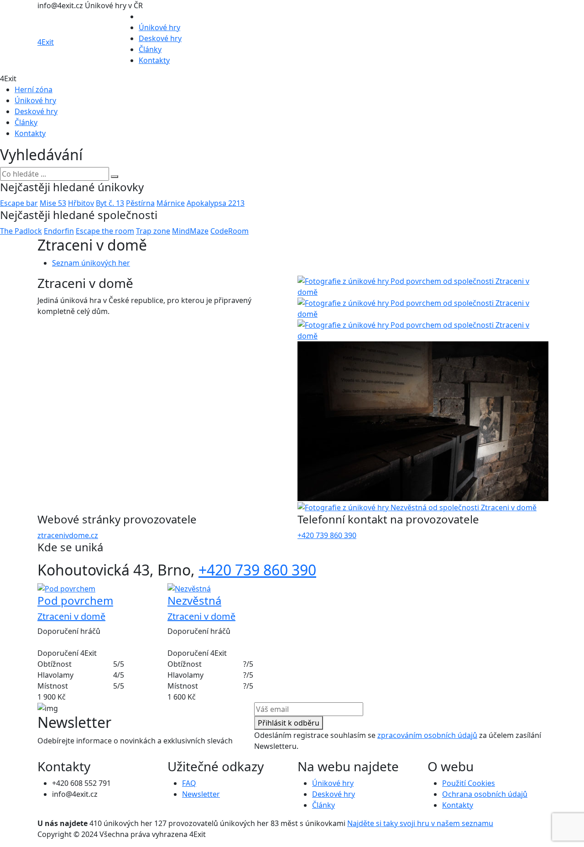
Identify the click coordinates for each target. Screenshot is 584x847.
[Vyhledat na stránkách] (114, 176)
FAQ (189, 783)
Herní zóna (33, 89)
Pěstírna (140, 203)
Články (150, 49)
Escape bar (19, 203)
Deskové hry (160, 38)
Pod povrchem (75, 600)
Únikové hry (159, 27)
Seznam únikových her (91, 263)
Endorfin (59, 231)
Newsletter (201, 794)
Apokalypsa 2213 (216, 203)
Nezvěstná (194, 600)
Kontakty (154, 60)
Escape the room (105, 231)
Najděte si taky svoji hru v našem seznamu (420, 823)
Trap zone (153, 231)
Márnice (170, 203)
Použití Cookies (468, 783)
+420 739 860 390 (326, 535)
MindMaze (190, 231)
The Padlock (21, 231)
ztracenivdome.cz (67, 535)
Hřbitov (81, 203)
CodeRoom (229, 231)
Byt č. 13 (110, 203)
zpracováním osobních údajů (427, 735)
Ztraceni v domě (71, 616)
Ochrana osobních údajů (484, 794)
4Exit (45, 42)
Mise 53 (53, 203)
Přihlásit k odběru (288, 723)
